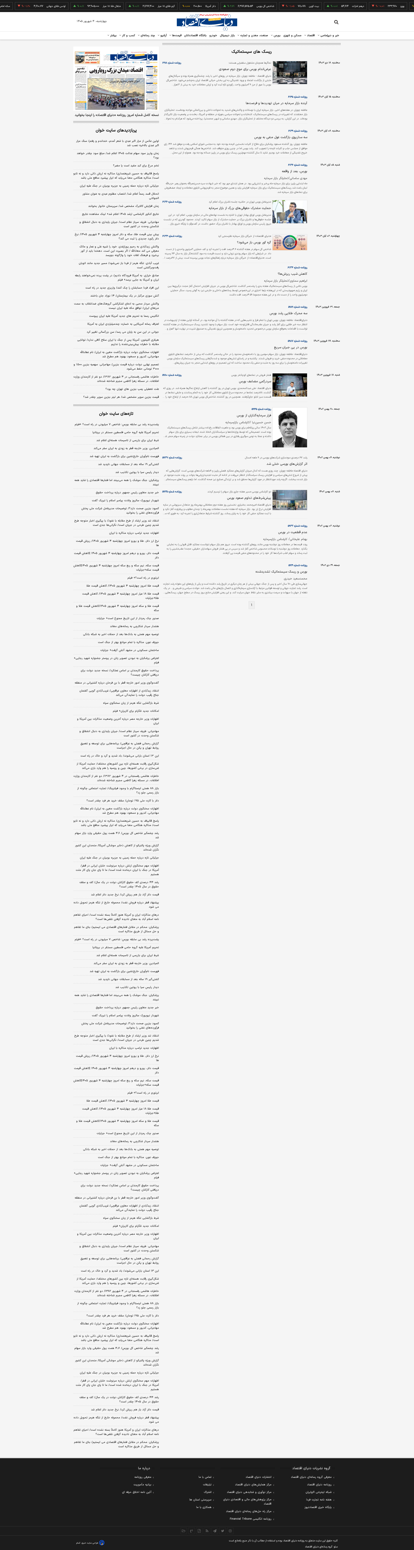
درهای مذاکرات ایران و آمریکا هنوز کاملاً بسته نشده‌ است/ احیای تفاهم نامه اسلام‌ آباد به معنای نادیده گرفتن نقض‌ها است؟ (116, 917)
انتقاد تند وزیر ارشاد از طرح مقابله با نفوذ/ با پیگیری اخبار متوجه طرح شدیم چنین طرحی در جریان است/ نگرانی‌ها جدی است (116, 523)
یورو (384, 6)
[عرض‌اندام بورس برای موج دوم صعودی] (289, 72)
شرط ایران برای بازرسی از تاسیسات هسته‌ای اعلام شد (127, 440)
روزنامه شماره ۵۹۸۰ (172, 375)
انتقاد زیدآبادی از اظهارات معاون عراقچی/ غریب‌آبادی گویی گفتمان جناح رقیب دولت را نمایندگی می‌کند (119, 693)
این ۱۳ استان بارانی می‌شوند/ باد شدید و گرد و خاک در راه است (119, 756)
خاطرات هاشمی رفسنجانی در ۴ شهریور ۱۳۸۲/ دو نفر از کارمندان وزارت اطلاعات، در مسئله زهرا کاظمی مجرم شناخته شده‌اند (116, 379)
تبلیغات (207, 1485)
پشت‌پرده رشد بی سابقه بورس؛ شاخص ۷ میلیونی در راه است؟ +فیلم (117, 424)
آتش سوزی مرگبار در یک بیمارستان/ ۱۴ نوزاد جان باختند (124, 296)
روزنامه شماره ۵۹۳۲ (297, 526)
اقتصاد (310, 35)
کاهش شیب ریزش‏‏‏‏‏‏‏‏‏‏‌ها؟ (292, 274)
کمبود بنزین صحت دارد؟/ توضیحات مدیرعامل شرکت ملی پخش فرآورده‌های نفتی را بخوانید (120, 510)
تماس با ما (205, 1477)
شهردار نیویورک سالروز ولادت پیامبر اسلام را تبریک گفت (125, 500)
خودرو (213, 35)
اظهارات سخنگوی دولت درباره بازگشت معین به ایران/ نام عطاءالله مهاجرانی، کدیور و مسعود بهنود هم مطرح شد (119, 354)
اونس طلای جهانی (37, 6)
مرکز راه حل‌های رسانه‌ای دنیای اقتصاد (248, 1511)
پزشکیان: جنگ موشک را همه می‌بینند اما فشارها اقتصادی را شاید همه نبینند (116, 482)
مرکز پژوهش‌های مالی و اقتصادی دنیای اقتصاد (247, 1501)
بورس (277, 35)
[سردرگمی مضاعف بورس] (289, 385)
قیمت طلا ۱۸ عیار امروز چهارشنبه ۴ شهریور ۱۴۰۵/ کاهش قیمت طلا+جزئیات (120, 596)
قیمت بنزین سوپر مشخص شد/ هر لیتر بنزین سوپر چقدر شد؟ (121, 397)
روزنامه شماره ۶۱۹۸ (171, 63)
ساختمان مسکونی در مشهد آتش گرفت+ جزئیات (129, 650)
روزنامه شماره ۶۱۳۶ (297, 165)
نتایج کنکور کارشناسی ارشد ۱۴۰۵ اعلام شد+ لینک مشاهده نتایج (120, 214)
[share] (199, 1531)
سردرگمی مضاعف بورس (255, 381)
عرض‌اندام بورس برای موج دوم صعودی (245, 69)
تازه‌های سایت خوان (116, 414)
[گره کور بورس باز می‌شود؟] (289, 242)
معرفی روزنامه (142, 1477)
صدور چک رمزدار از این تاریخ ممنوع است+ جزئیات (128, 618)
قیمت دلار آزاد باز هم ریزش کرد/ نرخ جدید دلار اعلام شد (125, 895)
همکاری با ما (204, 1507)
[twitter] (222, 1531)
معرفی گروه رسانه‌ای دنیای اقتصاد (311, 1477)
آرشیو (163, 35)
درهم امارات (339, 6)
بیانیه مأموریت (142, 1485)
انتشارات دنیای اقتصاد (258, 1477)
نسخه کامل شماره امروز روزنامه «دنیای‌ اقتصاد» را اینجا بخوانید (117, 115)
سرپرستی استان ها (200, 1500)
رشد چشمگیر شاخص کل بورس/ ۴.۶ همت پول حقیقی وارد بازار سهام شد (117, 835)
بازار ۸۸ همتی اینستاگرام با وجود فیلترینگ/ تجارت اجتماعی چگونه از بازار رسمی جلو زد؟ (118, 790)
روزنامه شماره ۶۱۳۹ (297, 131)
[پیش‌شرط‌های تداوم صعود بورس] (289, 500)
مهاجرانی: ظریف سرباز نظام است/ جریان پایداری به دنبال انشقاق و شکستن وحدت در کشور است (119, 224)
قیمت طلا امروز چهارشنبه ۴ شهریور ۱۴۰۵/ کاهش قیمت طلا (122, 586)
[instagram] (230, 1531)
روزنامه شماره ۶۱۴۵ (297, 97)
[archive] (183, 1531)
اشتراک (208, 1492)
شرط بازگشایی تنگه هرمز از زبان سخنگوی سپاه (131, 703)
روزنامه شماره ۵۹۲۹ (298, 565)
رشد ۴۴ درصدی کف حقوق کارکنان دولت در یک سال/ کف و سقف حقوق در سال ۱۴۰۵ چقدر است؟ (119, 884)
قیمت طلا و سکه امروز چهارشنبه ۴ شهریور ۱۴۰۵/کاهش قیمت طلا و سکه (117, 608)
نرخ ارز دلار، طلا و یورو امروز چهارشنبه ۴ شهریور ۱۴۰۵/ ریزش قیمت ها (117, 543)
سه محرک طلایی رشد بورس (288, 313)
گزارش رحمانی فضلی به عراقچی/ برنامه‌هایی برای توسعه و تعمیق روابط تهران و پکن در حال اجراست (119, 745)
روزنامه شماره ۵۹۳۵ (172, 492)
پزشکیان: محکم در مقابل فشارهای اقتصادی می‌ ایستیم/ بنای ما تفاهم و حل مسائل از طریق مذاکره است (116, 929)
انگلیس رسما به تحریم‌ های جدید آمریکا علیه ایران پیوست (124, 316)
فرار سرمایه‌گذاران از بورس (254, 415)
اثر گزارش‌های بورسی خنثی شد (287, 464)
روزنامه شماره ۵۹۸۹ (297, 307)
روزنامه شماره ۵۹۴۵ (261, 409)
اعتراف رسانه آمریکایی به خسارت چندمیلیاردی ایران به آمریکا (123, 324)
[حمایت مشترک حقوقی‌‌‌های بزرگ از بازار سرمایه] (289, 211)
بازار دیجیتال (227, 35)
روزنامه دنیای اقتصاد (319, 1485)
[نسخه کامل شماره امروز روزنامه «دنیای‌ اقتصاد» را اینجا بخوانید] (116, 79)
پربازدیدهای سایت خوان (116, 130)
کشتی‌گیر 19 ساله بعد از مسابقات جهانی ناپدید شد (128, 979)
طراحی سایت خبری (90, 1543)
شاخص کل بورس (247, 6)
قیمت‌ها (176, 35)
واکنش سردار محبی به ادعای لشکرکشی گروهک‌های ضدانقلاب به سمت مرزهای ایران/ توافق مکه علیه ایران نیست (116, 306)
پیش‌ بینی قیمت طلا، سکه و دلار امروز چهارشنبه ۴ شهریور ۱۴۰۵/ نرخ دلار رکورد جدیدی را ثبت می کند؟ (117, 236)
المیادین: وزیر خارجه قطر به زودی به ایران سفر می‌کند (126, 448)
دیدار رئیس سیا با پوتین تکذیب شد (137, 472)
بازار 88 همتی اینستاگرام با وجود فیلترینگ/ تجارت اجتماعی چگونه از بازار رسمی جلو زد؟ (118, 1305)
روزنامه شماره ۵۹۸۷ (297, 341)
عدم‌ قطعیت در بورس (292, 532)
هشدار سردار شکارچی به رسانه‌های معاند (134, 626)
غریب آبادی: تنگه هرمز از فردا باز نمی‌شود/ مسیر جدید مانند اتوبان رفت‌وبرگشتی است (119, 265)
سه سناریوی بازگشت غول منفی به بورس (280, 137)
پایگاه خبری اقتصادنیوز (318, 1507)
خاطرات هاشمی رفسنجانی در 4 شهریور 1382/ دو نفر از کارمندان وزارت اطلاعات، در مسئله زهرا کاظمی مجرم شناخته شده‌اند (116, 1293)
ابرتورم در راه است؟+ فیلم (143, 578)
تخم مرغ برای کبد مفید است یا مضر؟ (136, 166)
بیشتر (113, 35)
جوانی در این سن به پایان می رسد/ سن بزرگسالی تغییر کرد (123, 332)
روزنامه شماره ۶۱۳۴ (172, 236)
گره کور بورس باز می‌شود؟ (254, 242)
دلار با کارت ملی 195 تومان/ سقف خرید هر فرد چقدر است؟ (122, 1316)
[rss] (207, 1531)
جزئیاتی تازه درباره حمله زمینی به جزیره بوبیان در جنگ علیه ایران (119, 186)
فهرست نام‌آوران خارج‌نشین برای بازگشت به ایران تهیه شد (124, 456)
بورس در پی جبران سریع (290, 347)
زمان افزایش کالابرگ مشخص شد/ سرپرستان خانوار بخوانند (123, 206)
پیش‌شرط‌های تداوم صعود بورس (249, 498)
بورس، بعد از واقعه (294, 171)
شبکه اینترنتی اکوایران (319, 1492)
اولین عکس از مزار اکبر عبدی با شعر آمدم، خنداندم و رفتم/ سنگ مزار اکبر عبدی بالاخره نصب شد (117, 143)
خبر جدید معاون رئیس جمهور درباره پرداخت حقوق (127, 492)
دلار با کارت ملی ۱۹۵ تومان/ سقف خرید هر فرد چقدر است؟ (122, 801)
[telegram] (215, 1531)
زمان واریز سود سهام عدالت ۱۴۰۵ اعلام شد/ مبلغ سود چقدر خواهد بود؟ (118, 155)
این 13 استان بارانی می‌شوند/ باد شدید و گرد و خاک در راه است (120, 1271)
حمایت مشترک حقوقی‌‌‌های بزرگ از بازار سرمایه (240, 208)
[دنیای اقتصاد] (207, 22)
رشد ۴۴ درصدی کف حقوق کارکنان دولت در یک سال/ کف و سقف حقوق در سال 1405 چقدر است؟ (119, 1399)
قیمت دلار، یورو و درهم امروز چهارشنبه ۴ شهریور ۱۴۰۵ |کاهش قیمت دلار (116, 555)
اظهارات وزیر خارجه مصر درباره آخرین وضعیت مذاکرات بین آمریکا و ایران (118, 721)
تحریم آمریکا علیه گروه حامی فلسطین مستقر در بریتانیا (126, 432)
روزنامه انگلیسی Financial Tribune (250, 1519)
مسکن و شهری (292, 35)
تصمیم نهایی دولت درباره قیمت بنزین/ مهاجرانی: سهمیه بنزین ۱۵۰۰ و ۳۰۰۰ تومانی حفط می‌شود (116, 366)
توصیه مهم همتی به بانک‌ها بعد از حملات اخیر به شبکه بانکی (121, 634)
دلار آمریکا (192, 6)
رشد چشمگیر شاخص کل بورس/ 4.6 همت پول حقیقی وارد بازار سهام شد (116, 1350)
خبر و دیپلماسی (329, 35)
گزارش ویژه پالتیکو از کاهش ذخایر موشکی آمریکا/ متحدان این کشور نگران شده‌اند (117, 847)
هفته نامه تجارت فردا (319, 1500)
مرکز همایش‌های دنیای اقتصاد (253, 1485)
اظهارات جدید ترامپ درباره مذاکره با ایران (134, 533)
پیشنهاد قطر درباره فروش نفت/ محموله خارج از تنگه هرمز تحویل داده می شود (116, 905)
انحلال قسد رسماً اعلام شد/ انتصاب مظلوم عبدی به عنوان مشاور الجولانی (120, 196)
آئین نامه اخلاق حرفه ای (136, 1492)
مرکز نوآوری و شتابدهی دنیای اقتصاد (249, 1492)
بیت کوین (295, 6)
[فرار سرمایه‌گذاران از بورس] (289, 427)
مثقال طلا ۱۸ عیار (93, 6)
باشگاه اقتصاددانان (195, 35)
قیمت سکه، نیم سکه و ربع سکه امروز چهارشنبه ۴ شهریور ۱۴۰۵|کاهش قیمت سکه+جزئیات (116, 567)
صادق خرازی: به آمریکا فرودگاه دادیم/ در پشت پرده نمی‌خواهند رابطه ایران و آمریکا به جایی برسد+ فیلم (117, 277)
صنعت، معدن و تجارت (253, 35)
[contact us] (191, 1531)
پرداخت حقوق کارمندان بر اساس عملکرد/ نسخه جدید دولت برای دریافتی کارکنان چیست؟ (120, 672)
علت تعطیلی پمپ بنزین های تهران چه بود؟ (132, 389)
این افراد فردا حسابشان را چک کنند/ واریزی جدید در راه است (122, 288)
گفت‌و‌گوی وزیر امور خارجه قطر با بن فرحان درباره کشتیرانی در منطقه (117, 683)
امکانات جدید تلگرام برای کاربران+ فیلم (136, 711)
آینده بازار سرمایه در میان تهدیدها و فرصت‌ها (276, 103)
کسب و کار (128, 35)
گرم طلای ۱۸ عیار (147, 6)
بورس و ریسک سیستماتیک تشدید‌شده (281, 571)
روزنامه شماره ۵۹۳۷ (172, 458)
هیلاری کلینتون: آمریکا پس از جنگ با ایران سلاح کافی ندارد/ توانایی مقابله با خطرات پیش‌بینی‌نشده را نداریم (118, 342)
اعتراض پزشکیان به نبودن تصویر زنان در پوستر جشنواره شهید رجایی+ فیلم (116, 660)
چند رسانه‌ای (147, 35)
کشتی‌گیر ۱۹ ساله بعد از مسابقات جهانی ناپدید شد (128, 464)
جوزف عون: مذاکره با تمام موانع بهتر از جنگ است (128, 642)
